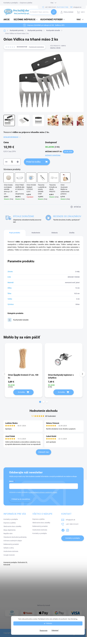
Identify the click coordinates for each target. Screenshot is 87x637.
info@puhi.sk (70, 520)
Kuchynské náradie (20, 320)
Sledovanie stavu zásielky (12, 526)
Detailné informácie (11, 137)
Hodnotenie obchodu (44, 410)
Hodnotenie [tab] (36, 233)
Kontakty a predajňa (11, 3)
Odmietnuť (55, 630)
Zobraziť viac (43, 452)
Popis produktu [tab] (14, 233)
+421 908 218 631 (72, 524)
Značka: (55, 48)
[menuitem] (7, 19)
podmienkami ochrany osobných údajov (43, 492)
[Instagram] (67, 530)
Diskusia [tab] (55, 233)
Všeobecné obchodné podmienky (15, 537)
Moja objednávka (10, 530)
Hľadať (53, 12)
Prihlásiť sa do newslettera (21, 499)
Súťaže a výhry (9, 548)
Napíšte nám (8, 533)
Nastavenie (43, 630)
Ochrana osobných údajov (13, 541)
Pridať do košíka (33, 162)
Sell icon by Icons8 (43, 605)
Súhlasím (49, 623)
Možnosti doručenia (52, 155)
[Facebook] (63, 530)
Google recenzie (9, 555)
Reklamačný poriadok (11, 544)
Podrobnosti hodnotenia (36, 47)
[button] (40, 402)
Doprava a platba (26, 3)
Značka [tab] (71, 233)
